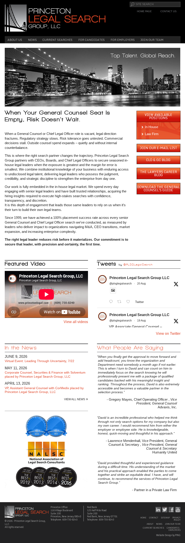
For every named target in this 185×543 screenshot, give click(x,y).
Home (143, 517)
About (150, 524)
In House (151, 127)
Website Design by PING (168, 535)
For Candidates (91, 39)
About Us (14, 39)
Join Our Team (151, 39)
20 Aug (141, 283)
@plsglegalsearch (120, 283)
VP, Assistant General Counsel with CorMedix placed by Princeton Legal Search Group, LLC (44, 390)
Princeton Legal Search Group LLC (139, 278)
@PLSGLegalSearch (138, 264)
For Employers (123, 39)
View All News (74, 399)
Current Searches (57, 39)
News (32, 39)
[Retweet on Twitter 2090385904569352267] (120, 301)
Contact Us (168, 11)
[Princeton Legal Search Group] (55, 18)
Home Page (144, 11)
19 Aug (141, 320)
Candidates (173, 528)
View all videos (76, 322)
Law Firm (152, 134)
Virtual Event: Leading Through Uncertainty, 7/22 (39, 361)
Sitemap (165, 517)
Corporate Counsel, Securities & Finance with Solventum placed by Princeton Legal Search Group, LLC (45, 374)
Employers (174, 530)
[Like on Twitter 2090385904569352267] (129, 301)
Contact (153, 517)
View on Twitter (168, 333)
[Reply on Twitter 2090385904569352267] (112, 301)
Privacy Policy (176, 518)
